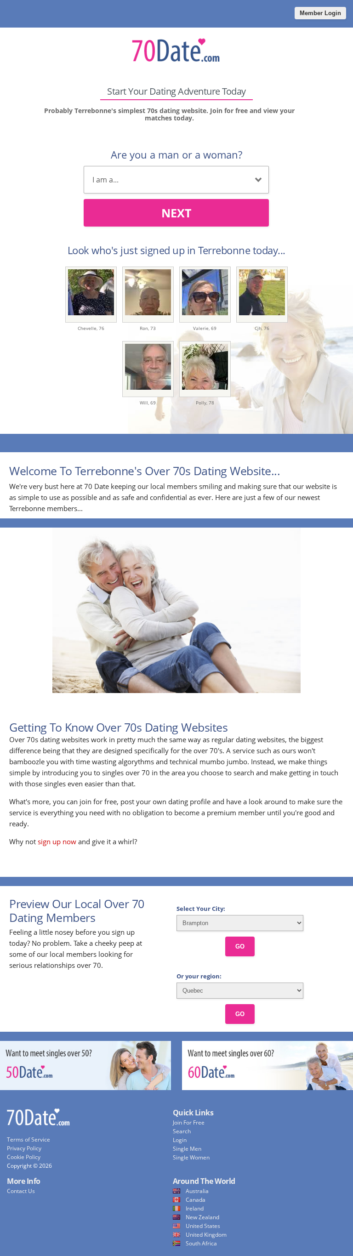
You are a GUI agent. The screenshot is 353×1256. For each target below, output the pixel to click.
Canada (195, 1200)
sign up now (57, 841)
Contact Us (21, 1191)
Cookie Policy (23, 1157)
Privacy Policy (24, 1148)
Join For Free (189, 1122)
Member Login (320, 13)
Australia (197, 1191)
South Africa (201, 1243)
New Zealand (202, 1217)
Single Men (187, 1149)
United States (203, 1226)
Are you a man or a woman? (176, 154)
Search (182, 1131)
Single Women (191, 1157)
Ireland (195, 1208)
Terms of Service (28, 1139)
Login (180, 1140)
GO (240, 946)
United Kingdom (206, 1235)
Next (176, 213)
